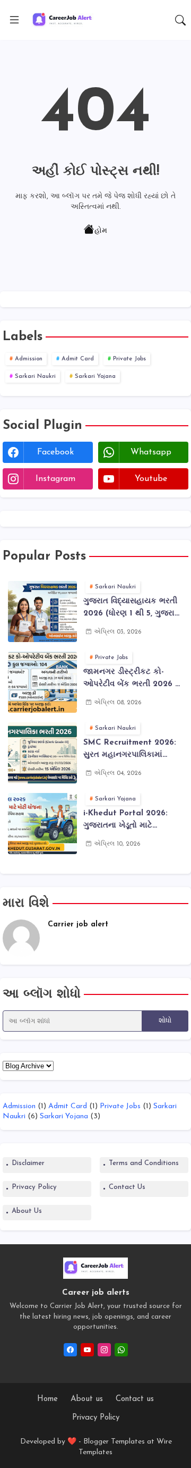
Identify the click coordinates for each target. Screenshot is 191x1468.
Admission (28, 359)
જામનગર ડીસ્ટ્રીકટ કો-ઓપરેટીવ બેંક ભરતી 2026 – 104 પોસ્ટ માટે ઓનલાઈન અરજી (131, 679)
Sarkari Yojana (95, 376)
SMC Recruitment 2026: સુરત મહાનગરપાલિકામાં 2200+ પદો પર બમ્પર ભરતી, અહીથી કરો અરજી (131, 750)
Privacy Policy (34, 1187)
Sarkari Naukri (35, 376)
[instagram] (104, 1349)
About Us (27, 1211)
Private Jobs (129, 359)
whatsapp (151, 452)
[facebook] (70, 1349)
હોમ (100, 231)
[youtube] (87, 1349)
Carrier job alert (78, 925)
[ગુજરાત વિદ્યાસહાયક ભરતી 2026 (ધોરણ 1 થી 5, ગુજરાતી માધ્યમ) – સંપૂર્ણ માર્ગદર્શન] (42, 611)
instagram (55, 479)
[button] (180, 20)
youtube (151, 479)
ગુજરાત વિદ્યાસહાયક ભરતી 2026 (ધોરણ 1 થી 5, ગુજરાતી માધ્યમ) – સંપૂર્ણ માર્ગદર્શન (132, 608)
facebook (55, 452)
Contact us (135, 1399)
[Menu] (14, 20)
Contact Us (127, 1187)
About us (87, 1399)
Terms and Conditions (144, 1163)
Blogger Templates (114, 1442)
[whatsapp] (121, 1349)
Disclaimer (28, 1163)
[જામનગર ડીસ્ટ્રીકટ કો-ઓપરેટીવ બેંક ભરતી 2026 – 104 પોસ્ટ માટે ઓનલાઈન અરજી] (42, 682)
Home (47, 1399)
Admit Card (78, 359)
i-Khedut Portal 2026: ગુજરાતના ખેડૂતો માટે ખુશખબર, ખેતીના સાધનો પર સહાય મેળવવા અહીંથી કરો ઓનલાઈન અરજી (129, 820)
